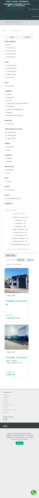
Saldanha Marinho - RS (20, 238)
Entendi (19, 443)
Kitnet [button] (7, 186)
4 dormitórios (11, 135)
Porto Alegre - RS (20, 235)
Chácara (9, 158)
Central (9, 100)
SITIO (8, 173)
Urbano (9, 94)
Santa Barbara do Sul (14, 198)
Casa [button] (6, 62)
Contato (27, 4)
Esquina (9, 112)
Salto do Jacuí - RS (20, 241)
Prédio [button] (7, 143)
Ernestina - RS (21, 223)
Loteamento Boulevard (15, 109)
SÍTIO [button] (6, 178)
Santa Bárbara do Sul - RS (20, 244)
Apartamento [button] (10, 41)
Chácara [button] (8, 155)
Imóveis (6, 402)
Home (5, 400)
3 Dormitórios (11, 68)
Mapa (6, 4)
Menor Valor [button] (10, 260)
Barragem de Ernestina (15, 115)
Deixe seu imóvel (15, 4)
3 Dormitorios (11, 132)
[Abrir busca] (35, 3)
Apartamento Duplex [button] (13, 129)
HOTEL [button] (7, 195)
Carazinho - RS (21, 220)
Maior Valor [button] (10, 255)
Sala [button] (6, 82)
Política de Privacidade (19, 439)
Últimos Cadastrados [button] (14, 264)
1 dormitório (11, 190)
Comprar (6, 395)
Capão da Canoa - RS (20, 217)
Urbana (9, 161)
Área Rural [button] (9, 166)
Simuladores (7, 405)
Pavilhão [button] (8, 120)
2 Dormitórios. (11, 51)
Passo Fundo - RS (20, 232)
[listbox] (19, 249)
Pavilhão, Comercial (16, 301)
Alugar (5, 397)
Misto (8, 150)
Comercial (10, 77)
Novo (8, 45)
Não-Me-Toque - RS (20, 229)
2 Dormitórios (11, 65)
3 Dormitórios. (11, 54)
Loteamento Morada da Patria (17, 103)
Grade (22, 260)
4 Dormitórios (11, 71)
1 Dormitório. (11, 48)
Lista (31, 260)
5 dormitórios (11, 57)
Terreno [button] (8, 91)
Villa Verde (10, 106)
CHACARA (10, 170)
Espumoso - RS (20, 226)
